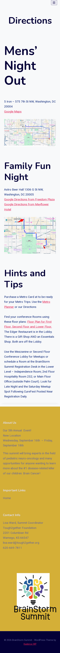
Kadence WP (30, 644)
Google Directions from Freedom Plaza (29, 199)
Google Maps (13, 111)
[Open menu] (54, 2)
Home (7, 498)
